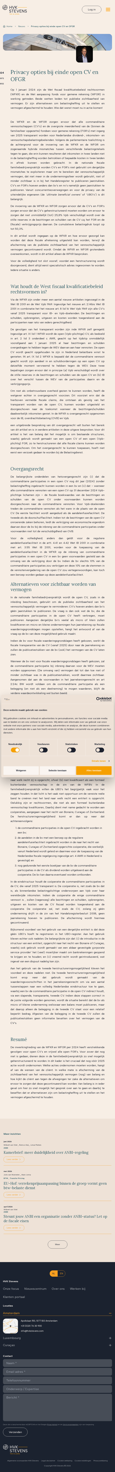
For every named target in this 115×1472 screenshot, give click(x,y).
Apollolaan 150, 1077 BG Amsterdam (39, 1321)
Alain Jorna (26, 1175)
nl (53, 1273)
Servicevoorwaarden (71, 1425)
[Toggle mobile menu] (108, 9)
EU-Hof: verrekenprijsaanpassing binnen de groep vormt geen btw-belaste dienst (55, 1185)
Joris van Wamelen (12, 1175)
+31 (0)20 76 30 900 (31, 1326)
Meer (57, 1244)
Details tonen (99, 761)
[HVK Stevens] (14, 10)
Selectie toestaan (58, 770)
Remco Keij (24, 1145)
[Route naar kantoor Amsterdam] (10, 1326)
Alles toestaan (93, 770)
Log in (92, 9)
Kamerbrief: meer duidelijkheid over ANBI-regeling (46, 1152)
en (61, 1273)
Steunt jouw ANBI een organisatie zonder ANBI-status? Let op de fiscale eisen (55, 1218)
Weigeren (21, 770)
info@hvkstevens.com (32, 1331)
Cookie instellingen (83, 1461)
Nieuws (21, 26)
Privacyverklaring (100, 1461)
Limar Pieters (36, 1145)
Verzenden (15, 1432)
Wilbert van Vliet (10, 1145)
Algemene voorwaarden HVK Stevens (23, 1461)
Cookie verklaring (65, 1461)
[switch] (43, 750)
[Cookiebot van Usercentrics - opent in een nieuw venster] (98, 699)
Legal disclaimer (48, 1461)
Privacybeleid (52, 1425)
